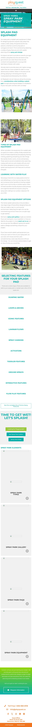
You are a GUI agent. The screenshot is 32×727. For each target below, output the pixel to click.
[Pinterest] (24, 714)
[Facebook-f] (8, 714)
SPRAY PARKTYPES (16, 494)
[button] (16, 10)
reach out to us (23, 221)
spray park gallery (13, 217)
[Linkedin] (20, 714)
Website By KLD (21, 725)
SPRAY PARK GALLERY (16, 547)
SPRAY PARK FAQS (16, 600)
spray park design (16, 52)
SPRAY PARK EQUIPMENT (16, 653)
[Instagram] (16, 714)
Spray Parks (10, 24)
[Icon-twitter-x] (12, 714)
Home (5, 24)
